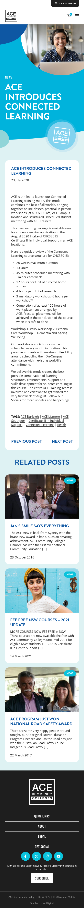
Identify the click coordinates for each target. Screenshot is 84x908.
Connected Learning (40, 425)
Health (61, 425)
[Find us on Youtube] (58, 856)
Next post (62, 441)
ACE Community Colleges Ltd (25, 896)
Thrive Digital (46, 903)
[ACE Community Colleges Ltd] (11, 16)
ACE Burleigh (30, 416)
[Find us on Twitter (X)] (36, 856)
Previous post (26, 441)
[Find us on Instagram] (47, 856)
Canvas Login (68, 3)
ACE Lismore (51, 416)
